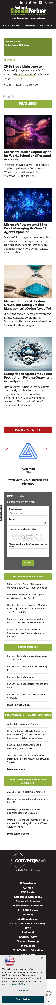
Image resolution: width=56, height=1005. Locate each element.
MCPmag (28, 914)
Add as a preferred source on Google (29, 18)
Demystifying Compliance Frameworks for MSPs (27, 801)
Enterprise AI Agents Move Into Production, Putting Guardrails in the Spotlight (28, 377)
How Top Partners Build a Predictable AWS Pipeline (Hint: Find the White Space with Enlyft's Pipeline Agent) (26, 734)
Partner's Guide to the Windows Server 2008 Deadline (27, 658)
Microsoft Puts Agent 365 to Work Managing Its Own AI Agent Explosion (26, 228)
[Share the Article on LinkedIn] (8, 97)
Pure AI (28, 928)
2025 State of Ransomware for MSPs (26, 792)
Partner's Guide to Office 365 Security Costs (27, 668)
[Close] (41, 958)
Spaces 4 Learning (28, 941)
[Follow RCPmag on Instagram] (35, 3)
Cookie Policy (18, 984)
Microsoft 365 (47, 26)
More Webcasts (16, 769)
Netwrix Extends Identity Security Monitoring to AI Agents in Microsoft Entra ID (26, 633)
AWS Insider (28, 892)
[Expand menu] (51, 3)
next (47, 450)
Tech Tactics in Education (28, 950)
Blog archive (11, 36)
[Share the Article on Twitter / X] (13, 97)
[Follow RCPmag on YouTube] (40, 3)
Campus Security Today (28, 897)
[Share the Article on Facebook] (3, 97)
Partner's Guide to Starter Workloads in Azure (28, 686)
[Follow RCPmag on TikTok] (30, 3)
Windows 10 (30, 26)
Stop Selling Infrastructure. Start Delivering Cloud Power (24, 747)
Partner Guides (28, 647)
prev (6, 450)
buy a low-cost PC (25, 74)
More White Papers (18, 834)
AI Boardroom (28, 883)
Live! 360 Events (28, 910)
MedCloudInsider (28, 919)
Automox (28, 469)
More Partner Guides (18, 705)
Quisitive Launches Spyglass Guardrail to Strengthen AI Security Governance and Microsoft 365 (27, 609)
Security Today (28, 937)
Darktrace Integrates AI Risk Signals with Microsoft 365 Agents (25, 596)
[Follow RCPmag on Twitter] (26, 3)
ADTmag (28, 888)
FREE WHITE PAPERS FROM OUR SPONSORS (28, 781)
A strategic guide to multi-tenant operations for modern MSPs (24, 811)
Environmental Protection (28, 905)
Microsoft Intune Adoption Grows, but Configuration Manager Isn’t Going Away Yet (27, 305)
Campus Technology (28, 901)
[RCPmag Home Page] (28, 8)
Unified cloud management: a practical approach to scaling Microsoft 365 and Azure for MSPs (27, 823)
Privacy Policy (30, 529)
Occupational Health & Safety (28, 923)
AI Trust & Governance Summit (23, 724)
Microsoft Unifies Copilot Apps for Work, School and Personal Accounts (27, 155)
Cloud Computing (11, 26)
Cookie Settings (23, 991)
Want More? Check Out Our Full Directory (28, 482)
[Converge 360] (28, 861)
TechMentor (28, 946)
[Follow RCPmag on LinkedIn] (21, 3)
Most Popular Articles (28, 577)
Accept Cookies (23, 999)
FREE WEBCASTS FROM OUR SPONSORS (28, 715)
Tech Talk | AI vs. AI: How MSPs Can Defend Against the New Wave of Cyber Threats (28, 759)
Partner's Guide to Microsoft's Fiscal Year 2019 (26, 696)
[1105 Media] (28, 870)
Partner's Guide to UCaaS (20, 677)
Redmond (28, 932)
